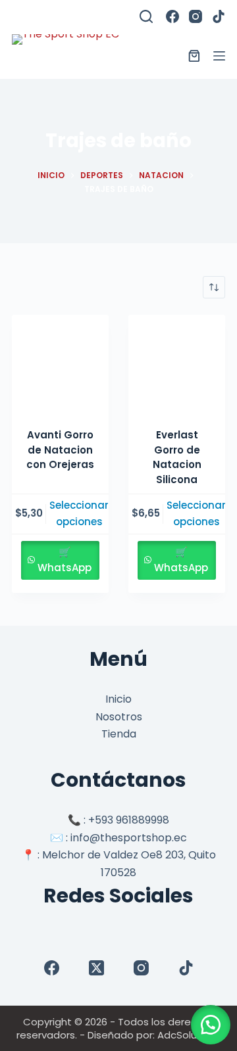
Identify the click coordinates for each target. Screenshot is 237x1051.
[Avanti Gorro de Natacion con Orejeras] (60, 363)
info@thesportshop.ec (128, 837)
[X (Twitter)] (96, 967)
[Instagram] (195, 16)
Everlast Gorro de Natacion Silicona (177, 457)
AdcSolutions (189, 1035)
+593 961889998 (128, 820)
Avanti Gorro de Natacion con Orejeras (60, 449)
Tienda (118, 733)
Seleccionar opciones (79, 513)
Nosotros (118, 716)
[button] (210, 1024)
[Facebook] (172, 16)
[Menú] (219, 56)
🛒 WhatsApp (65, 560)
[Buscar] (146, 16)
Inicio (118, 699)
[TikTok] (218, 16)
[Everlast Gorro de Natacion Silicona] (176, 363)
